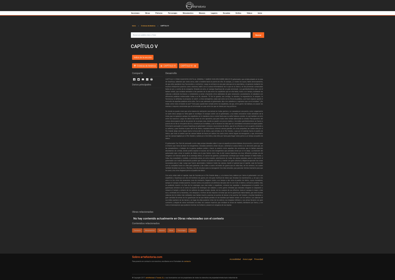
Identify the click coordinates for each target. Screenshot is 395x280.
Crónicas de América (148, 26)
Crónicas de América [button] (146, 66)
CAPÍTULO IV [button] (170, 66)
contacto (187, 261)
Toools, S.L (160, 278)
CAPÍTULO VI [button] (187, 66)
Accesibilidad (235, 259)
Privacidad (258, 259)
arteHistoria (150, 278)
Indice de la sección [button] (143, 57)
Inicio (134, 26)
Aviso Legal (247, 259)
